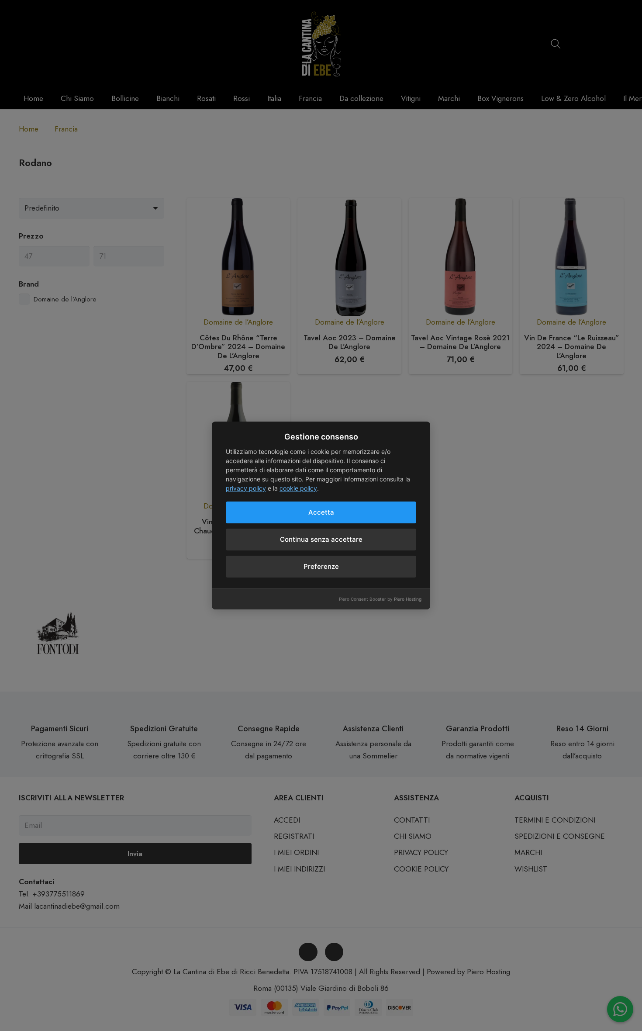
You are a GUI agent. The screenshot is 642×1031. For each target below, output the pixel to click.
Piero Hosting (407, 599)
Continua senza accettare (321, 539)
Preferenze (321, 566)
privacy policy (246, 488)
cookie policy (298, 488)
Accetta (321, 512)
